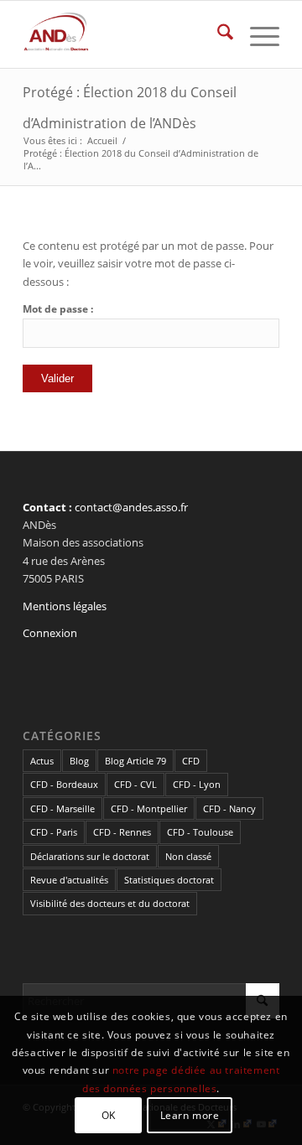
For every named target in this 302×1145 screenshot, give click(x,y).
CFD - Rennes (122, 832)
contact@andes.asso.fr (131, 507)
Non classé (188, 856)
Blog (79, 760)
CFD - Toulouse (200, 832)
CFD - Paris (53, 832)
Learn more (190, 1115)
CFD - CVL (135, 784)
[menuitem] (216, 34)
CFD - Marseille (62, 808)
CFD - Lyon (197, 784)
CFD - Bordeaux (64, 784)
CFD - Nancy (229, 808)
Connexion (50, 632)
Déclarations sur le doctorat (89, 856)
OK (109, 1115)
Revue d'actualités (69, 879)
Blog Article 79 (135, 760)
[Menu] (256, 34)
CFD (191, 760)
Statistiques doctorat (169, 879)
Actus (42, 760)
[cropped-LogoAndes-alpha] (125, 34)
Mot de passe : (58, 309)
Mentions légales (65, 606)
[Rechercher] (216, 34)
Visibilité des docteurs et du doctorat (110, 903)
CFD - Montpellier (149, 808)
